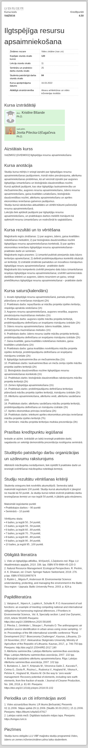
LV (5, 8)
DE (18, 8)
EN (9, 8)
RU (14, 8)
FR (22, 8)
